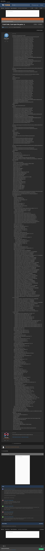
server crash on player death (8, 500)
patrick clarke (7, 497)
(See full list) (41, 523)
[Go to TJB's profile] (2, 506)
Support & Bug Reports (17, 27)
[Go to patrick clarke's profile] (2, 489)
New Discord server (6, 454)
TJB (5, 509)
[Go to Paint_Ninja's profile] (6, 434)
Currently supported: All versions (8, 21)
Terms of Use (14, 549)
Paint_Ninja (6, 437)
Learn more (1, 1)
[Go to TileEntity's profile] (2, 500)
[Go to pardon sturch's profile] (2, 27)
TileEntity (6, 503)
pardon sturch (6, 27)
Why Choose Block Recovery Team (9, 488)
